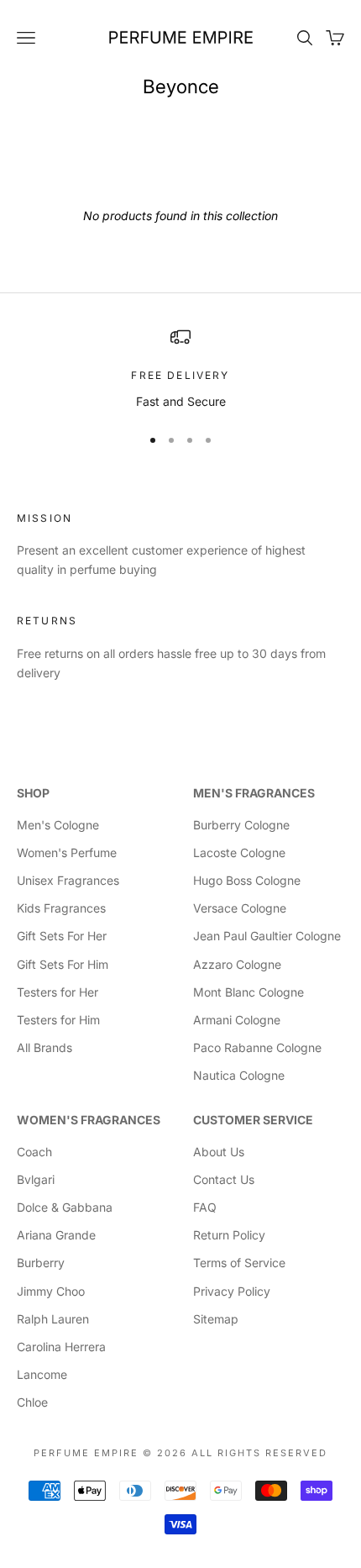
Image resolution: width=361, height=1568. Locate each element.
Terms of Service (239, 1262)
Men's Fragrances (254, 793)
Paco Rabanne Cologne (257, 1047)
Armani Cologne (236, 1020)
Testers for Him (58, 1020)
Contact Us (223, 1179)
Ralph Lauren (53, 1319)
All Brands (44, 1047)
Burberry (41, 1262)
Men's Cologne (58, 825)
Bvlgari (36, 1179)
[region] (180, 368)
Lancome (42, 1374)
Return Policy (229, 1235)
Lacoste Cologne (239, 852)
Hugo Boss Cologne (247, 880)
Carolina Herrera (61, 1346)
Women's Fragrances (88, 1120)
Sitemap (215, 1319)
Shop (33, 793)
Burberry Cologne (241, 825)
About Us (218, 1151)
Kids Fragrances (61, 908)
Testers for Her (57, 992)
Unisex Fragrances (68, 880)
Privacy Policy (231, 1291)
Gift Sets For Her (62, 936)
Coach (34, 1151)
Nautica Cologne (239, 1075)
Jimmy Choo (51, 1291)
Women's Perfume (67, 852)
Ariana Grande (56, 1235)
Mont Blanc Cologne (248, 992)
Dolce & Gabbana (64, 1207)
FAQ (205, 1207)
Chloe (32, 1402)
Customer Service (253, 1120)
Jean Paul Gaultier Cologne (267, 936)
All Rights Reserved (259, 1453)
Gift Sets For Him (62, 964)
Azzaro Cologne (237, 964)
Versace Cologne (239, 908)
